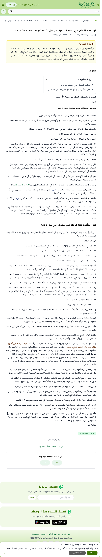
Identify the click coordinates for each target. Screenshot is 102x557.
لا (45, 462)
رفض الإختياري (77, 553)
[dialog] (50, 549)
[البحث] (3, 11)
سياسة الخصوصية (39, 534)
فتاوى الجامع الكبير (21, 185)
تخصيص (5, 553)
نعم (57, 462)
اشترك (32, 497)
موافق (92, 553)
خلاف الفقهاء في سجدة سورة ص (75, 85)
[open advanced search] (11, 11)
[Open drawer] (2, 4)
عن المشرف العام (54, 534)
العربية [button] (9, 4)
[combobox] (56, 11)
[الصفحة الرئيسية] (95, 20)
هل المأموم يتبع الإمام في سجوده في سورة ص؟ (68, 89)
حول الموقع (66, 534)
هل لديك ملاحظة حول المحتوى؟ (51, 446)
